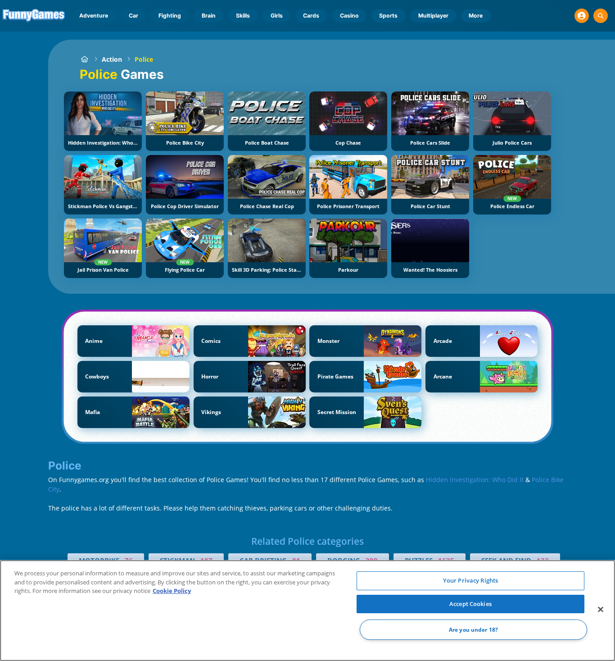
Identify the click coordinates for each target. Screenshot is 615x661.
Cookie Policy (172, 591)
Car (133, 15)
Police (144, 59)
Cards (311, 15)
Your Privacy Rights (470, 580)
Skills (243, 15)
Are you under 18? (473, 630)
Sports (388, 15)
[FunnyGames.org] (84, 59)
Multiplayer (433, 15)
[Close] (600, 610)
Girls (277, 15)
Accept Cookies (470, 604)
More (476, 15)
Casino (349, 15)
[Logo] (34, 16)
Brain (209, 15)
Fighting (169, 15)
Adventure (93, 15)
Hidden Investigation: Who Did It (475, 479)
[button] (581, 16)
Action (112, 59)
